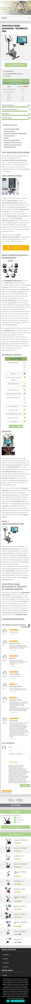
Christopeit (6, 955)
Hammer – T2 (18, 939)
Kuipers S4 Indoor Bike (20, 864)
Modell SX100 (25, 592)
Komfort (6, 138)
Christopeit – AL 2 (19, 881)
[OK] (29, 990)
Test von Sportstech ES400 (11, 129)
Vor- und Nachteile (9, 131)
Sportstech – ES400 (19, 906)
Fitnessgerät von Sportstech (12, 280)
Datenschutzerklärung (17, 1001)
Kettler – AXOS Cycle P (20, 931)
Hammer (5, 959)
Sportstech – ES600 (19, 914)
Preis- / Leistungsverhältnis (12, 140)
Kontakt (5, 975)
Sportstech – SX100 (19, 889)
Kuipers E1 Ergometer (20, 848)
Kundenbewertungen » (15, 80)
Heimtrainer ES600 (21, 614)
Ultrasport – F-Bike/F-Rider (20, 872)
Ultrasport (6, 967)
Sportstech (6, 963)
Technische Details (9, 136)
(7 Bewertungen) (6, 793)
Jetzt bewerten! (25, 627)
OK (8, 1001)
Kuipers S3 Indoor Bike (20, 840)
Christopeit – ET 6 (19, 856)
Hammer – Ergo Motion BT (20, 923)
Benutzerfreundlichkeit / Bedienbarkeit (15, 133)
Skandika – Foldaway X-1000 (20, 897)
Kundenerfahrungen (10, 147)
